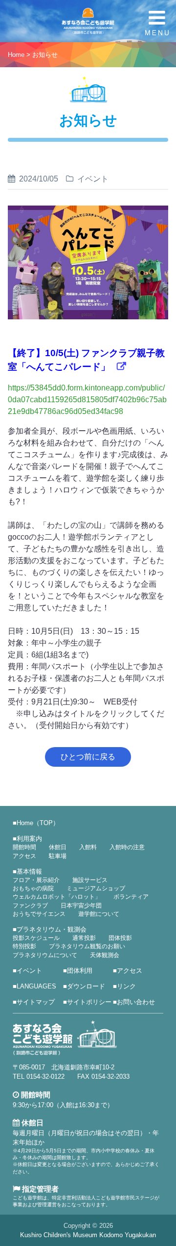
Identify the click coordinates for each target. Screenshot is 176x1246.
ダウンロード (86, 986)
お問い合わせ (136, 1002)
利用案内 (29, 838)
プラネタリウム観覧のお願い (87, 946)
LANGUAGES (36, 986)
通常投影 (84, 938)
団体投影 (120, 938)
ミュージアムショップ (95, 888)
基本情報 (29, 871)
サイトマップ (36, 1002)
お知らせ (45, 54)
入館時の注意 (127, 847)
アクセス (24, 856)
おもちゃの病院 (33, 888)
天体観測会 (104, 955)
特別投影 (24, 946)
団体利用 (79, 970)
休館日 (57, 847)
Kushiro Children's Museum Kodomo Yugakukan (88, 1235)
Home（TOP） (38, 823)
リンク (126, 986)
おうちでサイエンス (39, 914)
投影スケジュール (36, 938)
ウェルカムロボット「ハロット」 (57, 897)
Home (16, 54)
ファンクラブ (30, 906)
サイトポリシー (89, 1002)
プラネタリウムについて (45, 955)
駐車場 (57, 856)
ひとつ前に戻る (88, 757)
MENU (157, 23)
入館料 (88, 847)
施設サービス (90, 880)
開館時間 (24, 847)
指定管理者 (39, 1189)
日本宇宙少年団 (81, 906)
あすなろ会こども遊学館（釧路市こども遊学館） (88, 21)
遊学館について (98, 914)
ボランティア (131, 897)
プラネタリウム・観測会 (52, 929)
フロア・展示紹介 (36, 880)
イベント (29, 970)
